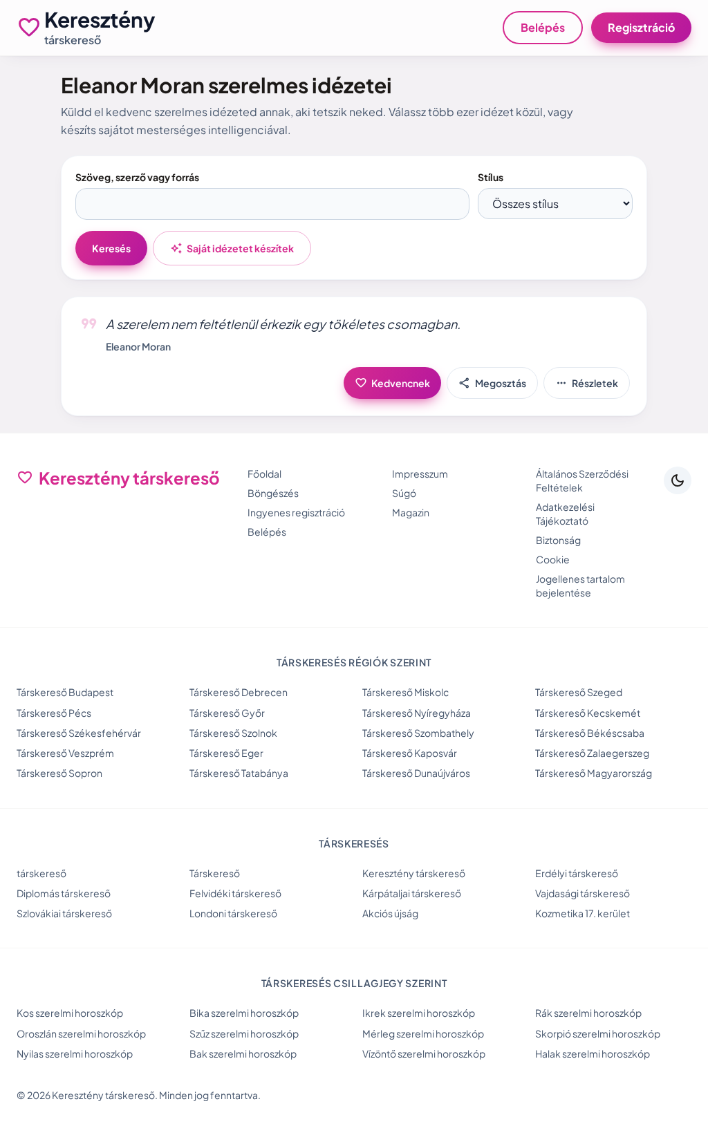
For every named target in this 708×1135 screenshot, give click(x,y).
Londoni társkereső (233, 913)
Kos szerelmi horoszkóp (70, 1012)
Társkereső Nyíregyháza (416, 712)
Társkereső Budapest (65, 692)
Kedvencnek (392, 383)
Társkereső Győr (227, 712)
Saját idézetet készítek (232, 248)
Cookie (553, 559)
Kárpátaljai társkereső (411, 893)
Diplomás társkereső (64, 893)
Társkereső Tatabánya (238, 773)
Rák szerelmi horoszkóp (588, 1012)
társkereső (41, 873)
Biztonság (558, 540)
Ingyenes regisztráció (296, 512)
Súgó (404, 493)
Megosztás (492, 383)
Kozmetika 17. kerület (582, 913)
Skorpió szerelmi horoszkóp (597, 1033)
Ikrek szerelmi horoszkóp (418, 1012)
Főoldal (264, 473)
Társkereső (214, 873)
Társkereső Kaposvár (409, 753)
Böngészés (273, 493)
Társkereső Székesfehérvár (79, 732)
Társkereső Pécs (54, 712)
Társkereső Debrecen (238, 692)
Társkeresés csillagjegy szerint (354, 983)
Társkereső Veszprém (65, 753)
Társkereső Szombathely (418, 732)
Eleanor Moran (138, 346)
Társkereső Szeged (578, 692)
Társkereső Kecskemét (587, 712)
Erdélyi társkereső (576, 873)
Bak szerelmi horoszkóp (243, 1053)
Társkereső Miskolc (405, 692)
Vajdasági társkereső (582, 893)
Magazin (410, 512)
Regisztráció (641, 27)
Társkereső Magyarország (593, 773)
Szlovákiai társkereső (64, 913)
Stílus (490, 177)
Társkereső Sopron (59, 773)
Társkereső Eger (226, 753)
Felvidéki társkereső (235, 893)
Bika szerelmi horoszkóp (244, 1012)
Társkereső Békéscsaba (589, 732)
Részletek (586, 383)
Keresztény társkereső (413, 873)
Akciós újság (390, 913)
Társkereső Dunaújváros (416, 773)
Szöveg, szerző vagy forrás (137, 177)
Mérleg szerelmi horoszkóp (423, 1033)
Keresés (111, 248)
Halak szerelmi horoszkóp (592, 1053)
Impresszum (420, 473)
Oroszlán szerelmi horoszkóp (81, 1033)
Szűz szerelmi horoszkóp (244, 1033)
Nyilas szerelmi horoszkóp (75, 1053)
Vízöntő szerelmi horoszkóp (423, 1053)
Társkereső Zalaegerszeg (592, 753)
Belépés (543, 27)
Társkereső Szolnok (233, 732)
